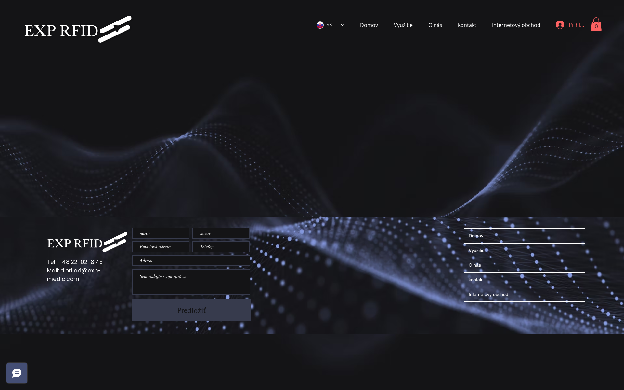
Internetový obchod (488, 294)
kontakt (476, 279)
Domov (476, 235)
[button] (596, 24)
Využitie (477, 250)
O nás (475, 265)
